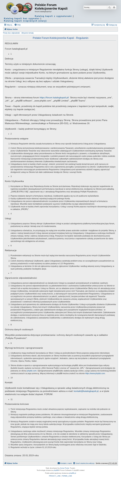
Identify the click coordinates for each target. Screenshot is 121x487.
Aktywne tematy (27, 33)
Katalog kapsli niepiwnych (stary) (25, 21)
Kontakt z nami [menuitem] (66, 463)
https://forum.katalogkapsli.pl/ (54, 97)
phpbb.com (32, 371)
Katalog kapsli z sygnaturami (53, 16)
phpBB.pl (72, 473)
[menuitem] (17, 25)
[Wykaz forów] (19, 8)
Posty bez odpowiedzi (11, 33)
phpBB (56, 470)
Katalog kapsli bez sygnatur (22, 18)
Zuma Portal (64, 468)
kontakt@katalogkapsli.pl (86, 391)
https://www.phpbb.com (95, 373)
